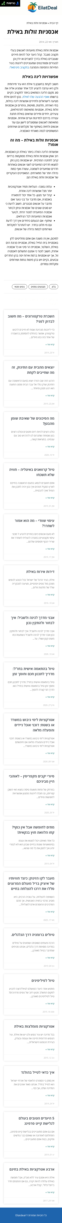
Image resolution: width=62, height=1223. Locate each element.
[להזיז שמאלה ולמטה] (2, 4)
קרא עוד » (49, 344)
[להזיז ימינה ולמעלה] (4, 2)
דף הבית (54, 23)
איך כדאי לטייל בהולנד (37, 1072)
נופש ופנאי (19, 286)
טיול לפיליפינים (42, 980)
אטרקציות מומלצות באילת (34, 1026)
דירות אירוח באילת (40, 571)
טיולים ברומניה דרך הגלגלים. (32, 934)
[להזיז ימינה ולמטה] (4, 4)
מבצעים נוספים (38, 286)
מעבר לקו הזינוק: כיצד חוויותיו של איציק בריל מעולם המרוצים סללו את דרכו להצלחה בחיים (31, 883)
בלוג (54, 286)
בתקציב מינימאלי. (19, 67)
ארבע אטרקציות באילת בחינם (31, 1169)
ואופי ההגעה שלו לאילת (36, 97)
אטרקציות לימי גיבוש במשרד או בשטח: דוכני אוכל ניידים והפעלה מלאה (32, 724)
